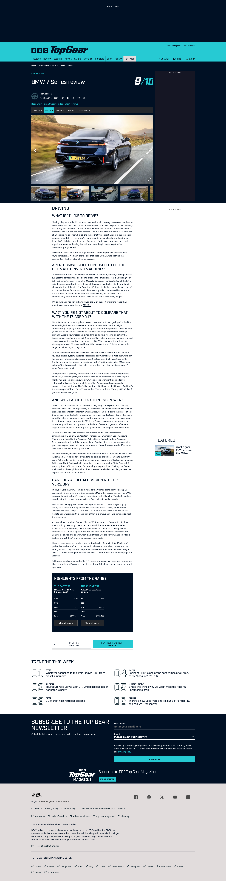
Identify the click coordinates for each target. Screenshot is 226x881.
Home (33, 65)
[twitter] (73, 97)
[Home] (63, 49)
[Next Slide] (149, 150)
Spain (180, 866)
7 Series (62, 65)
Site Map (125, 816)
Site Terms (40, 816)
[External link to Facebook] (136, 797)
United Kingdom (174, 45)
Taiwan (38, 872)
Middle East (53, 872)
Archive (121, 808)
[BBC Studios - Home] (37, 795)
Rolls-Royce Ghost (94, 499)
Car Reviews (44, 65)
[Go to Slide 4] (134, 193)
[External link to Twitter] (162, 797)
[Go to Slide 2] (75, 193)
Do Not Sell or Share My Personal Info (96, 808)
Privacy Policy (51, 808)
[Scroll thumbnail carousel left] (142, 192)
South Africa (165, 866)
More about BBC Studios (45, 845)
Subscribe (154, 759)
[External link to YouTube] (175, 797)
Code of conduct (59, 816)
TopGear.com (45, 93)
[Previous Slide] (35, 150)
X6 (92, 522)
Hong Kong (66, 866)
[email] (83, 97)
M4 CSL (87, 304)
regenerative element (73, 411)
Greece (50, 866)
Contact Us (36, 808)
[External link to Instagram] (149, 797)
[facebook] (68, 97)
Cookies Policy (68, 808)
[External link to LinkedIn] (188, 797)
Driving (49, 110)
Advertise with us (81, 816)
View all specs (66, 623)
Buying (70, 110)
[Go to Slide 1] (45, 193)
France (38, 866)
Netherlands (117, 866)
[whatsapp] (78, 97)
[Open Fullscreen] (149, 180)
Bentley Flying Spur (122, 552)
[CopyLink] (63, 98)
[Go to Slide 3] (104, 193)
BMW (54, 65)
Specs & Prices (84, 110)
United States (189, 45)
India (80, 866)
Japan (102, 866)
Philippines (135, 866)
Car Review (37, 73)
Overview (37, 110)
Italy (91, 866)
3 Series (121, 525)
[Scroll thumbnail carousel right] (149, 192)
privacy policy (124, 751)
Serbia (150, 866)
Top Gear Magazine (105, 816)
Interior (60, 110)
